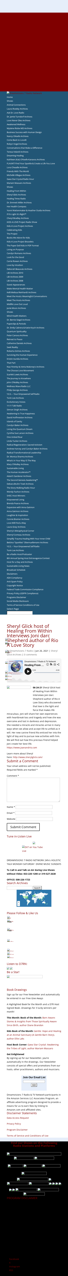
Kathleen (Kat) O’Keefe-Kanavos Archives (26, 159)
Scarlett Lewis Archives (17, 374)
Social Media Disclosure (18, 601)
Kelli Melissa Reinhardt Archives (21, 292)
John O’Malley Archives (17, 382)
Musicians (34, 66)
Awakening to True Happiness (21, 413)
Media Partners (34, 63)
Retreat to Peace (14, 339)
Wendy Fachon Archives (18, 491)
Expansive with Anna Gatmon (20, 507)
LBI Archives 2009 (15, 276)
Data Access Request (18, 1117)
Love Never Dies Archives (18, 120)
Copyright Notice (15, 585)
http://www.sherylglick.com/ (28, 757)
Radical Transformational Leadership (24, 452)
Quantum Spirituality (17, 331)
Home (10, 97)
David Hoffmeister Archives (19, 417)
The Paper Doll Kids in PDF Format (23, 245)
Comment (13, 775)
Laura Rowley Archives (17, 108)
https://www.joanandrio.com (22, 747)
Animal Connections (16, 104)
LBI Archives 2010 (15, 272)
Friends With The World (18, 171)
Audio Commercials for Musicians (34, 78)
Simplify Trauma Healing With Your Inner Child (28, 538)
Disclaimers (12, 573)
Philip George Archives (17, 390)
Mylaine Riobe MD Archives (19, 128)
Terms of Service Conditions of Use (23, 605)
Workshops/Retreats (34, 81)
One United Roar (14, 437)
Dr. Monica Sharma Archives (20, 456)
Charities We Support (34, 59)
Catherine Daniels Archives (19, 343)
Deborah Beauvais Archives (19, 269)
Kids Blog (34, 55)
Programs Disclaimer (16, 597)
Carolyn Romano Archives (19, 253)
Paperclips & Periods (16, 323)
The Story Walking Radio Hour (21, 487)
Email (11, 812)
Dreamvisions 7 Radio (21, 650)
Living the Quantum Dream (19, 429)
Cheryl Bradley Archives (18, 218)
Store (34, 85)
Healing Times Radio (16, 198)
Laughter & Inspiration (17, 515)
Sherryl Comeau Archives (18, 534)
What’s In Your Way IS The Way (21, 460)
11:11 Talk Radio (14, 405)
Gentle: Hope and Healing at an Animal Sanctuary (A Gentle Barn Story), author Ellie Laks (34, 1035)
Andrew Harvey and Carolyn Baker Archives (27, 448)
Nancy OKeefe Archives (17, 136)
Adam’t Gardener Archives (19, 476)
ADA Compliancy (14, 577)
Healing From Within (16, 190)
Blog (34, 51)
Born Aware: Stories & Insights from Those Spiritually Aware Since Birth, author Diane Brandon (32, 1021)
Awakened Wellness (16, 124)
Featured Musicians (34, 70)
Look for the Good (15, 257)
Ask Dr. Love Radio (15, 112)
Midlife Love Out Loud (17, 304)
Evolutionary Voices (16, 401)
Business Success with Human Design (24, 132)
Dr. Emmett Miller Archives (19, 202)
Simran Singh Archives (17, 409)
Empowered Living (15, 499)
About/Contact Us (34, 14)
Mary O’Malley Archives (18, 464)
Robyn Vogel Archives (17, 143)
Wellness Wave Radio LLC (19, 386)
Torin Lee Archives (15, 397)
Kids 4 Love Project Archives (20, 226)
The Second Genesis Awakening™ (22, 480)
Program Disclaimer (17, 1129)
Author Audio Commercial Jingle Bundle (34, 36)
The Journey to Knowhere (19, 378)
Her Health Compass (16, 206)
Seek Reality (12, 347)
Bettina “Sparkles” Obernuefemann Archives (27, 542)
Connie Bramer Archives (18, 519)
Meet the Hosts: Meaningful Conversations (27, 296)
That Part (11, 362)
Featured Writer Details (34, 44)
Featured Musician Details (34, 74)
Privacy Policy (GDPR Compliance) (22, 593)
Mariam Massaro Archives (19, 183)
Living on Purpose (15, 249)
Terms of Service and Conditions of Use (27, 1135)
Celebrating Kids (14, 230)
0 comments (30, 654)
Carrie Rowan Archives (17, 261)
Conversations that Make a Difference (24, 147)
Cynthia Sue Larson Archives (20, 433)
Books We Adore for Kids (34, 48)
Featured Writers (34, 40)
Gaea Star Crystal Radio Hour (20, 179)
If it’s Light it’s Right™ (16, 214)
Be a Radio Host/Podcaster (19, 554)
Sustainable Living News (18, 565)
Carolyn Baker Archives (17, 425)
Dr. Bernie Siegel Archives (18, 319)
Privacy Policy (14, 1123)
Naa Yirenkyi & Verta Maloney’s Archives (25, 366)
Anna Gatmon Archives (17, 511)
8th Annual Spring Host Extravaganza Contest (28, 558)
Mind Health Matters (16, 315)
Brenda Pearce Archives (18, 503)
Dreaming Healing (15, 155)
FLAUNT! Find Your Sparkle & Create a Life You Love (31, 163)
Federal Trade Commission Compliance (25, 589)
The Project (12, 233)
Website (11, 818)
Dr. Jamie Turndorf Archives (19, 116)
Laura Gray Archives (16, 526)
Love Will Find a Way (16, 522)
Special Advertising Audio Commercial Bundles (34, 21)
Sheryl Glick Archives (16, 194)
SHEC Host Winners (16, 495)
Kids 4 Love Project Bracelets (20, 241)
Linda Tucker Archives (17, 441)
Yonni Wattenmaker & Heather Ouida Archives (28, 210)
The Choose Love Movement (20, 370)
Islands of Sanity (14, 421)
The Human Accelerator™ (19, 472)
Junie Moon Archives (16, 308)
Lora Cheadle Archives (17, 167)
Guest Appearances (16, 284)
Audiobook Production (34, 33)
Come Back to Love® (17, 140)
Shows (10, 100)
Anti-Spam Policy (15, 581)
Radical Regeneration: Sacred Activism (24, 444)
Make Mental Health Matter (20, 288)
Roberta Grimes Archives (18, 351)
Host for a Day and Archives (20, 562)
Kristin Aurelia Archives (17, 358)
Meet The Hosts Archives (18, 300)
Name (11, 806)
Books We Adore (34, 29)
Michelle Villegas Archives (18, 175)
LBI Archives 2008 (15, 280)
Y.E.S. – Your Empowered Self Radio (23, 394)
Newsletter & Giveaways (34, 25)
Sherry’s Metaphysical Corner (20, 530)
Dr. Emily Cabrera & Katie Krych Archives (25, 327)
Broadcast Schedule (16, 569)
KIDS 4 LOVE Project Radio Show (22, 222)
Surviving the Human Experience (22, 354)
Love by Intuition (15, 265)
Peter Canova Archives (17, 335)
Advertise (34, 18)
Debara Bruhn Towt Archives (20, 483)
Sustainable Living (15, 468)
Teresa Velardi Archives (17, 151)
